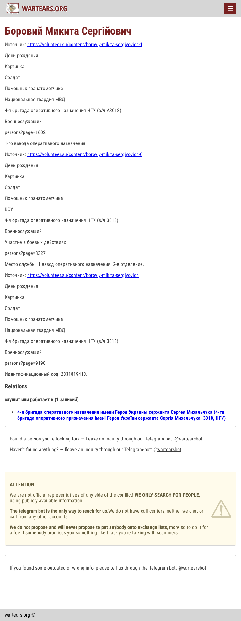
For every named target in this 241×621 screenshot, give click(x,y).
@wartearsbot (188, 439)
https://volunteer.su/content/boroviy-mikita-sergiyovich (83, 275)
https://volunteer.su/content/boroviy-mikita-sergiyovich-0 (84, 154)
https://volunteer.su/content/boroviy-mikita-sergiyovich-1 (84, 44)
